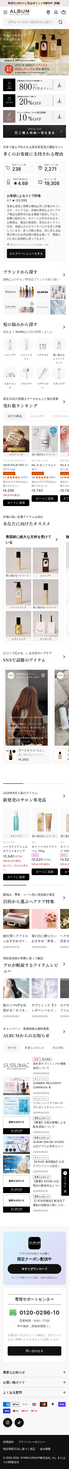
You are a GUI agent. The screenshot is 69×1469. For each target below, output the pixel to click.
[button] (65, 1182)
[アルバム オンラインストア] (34, 85)
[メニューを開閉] (5, 12)
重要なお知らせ (34, 1047)
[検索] (60, 22)
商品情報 (58, 1047)
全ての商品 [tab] (15, 416)
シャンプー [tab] (37, 416)
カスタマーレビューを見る (26, 253)
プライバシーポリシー (31, 1442)
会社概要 (45, 1449)
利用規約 (8, 1442)
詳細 (57, 3)
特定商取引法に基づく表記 (19, 1449)
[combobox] (34, 22)
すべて (12, 1047)
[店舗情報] (48, 12)
